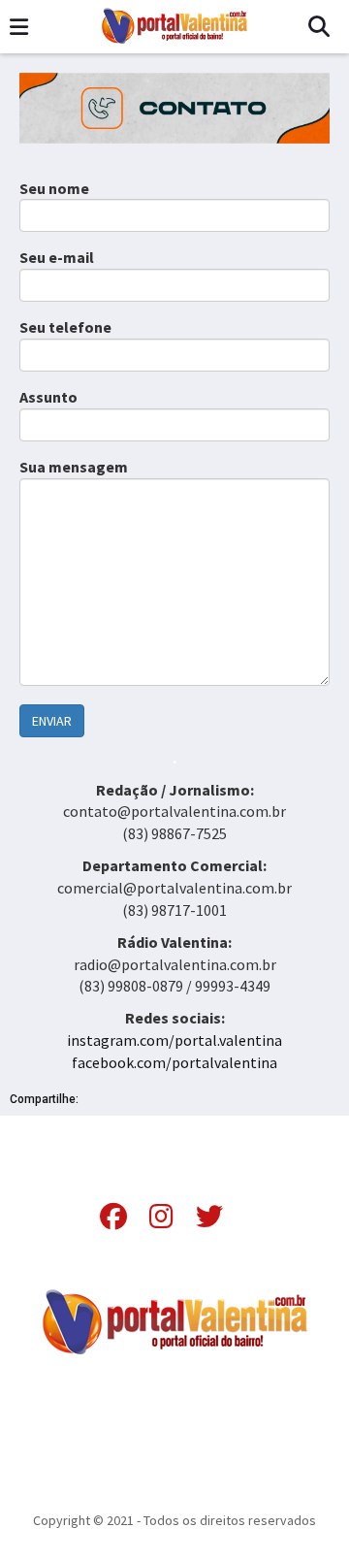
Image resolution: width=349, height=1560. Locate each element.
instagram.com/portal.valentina (174, 1040)
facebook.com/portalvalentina (174, 1062)
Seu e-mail (56, 257)
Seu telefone (65, 327)
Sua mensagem (73, 466)
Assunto (48, 396)
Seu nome (54, 188)
